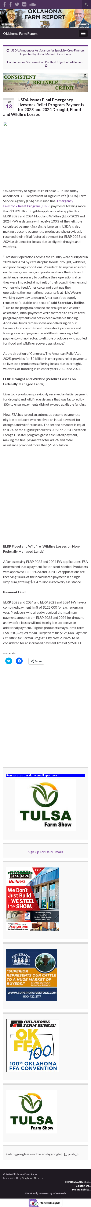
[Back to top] (81, 1197)
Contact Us (82, 1185)
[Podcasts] (32, 3)
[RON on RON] (17, 3)
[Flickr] (24, 3)
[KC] (10, 3)
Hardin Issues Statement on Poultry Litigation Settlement (45, 62)
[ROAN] (4, 3)
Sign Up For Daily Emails (45, 852)
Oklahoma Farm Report (20, 33)
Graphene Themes (32, 1178)
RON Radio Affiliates (77, 1181)
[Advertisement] (45, 498)
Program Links (80, 1189)
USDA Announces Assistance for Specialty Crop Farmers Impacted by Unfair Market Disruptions (48, 52)
